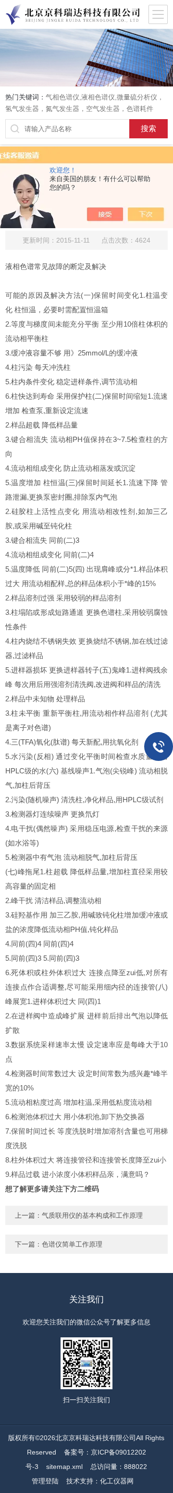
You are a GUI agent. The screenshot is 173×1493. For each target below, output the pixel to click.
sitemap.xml (64, 1466)
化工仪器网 (117, 1481)
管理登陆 (45, 1481)
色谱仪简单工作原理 (72, 1244)
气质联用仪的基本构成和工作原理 (92, 1215)
